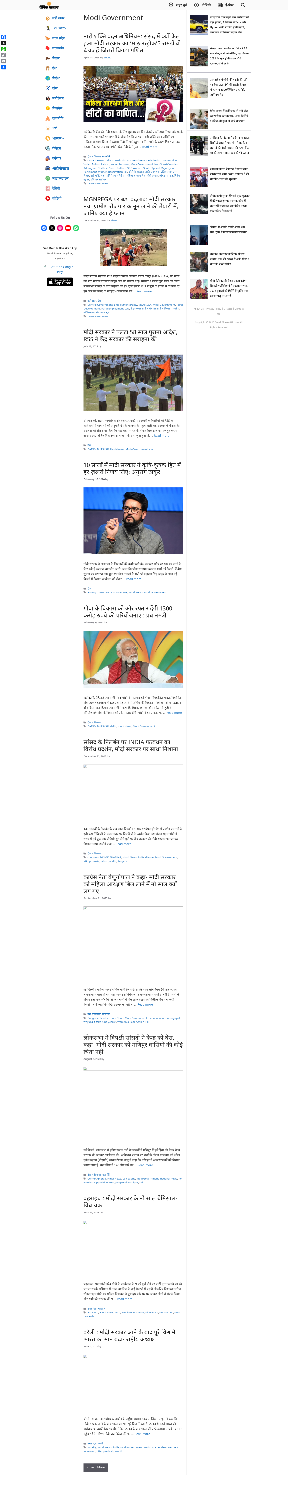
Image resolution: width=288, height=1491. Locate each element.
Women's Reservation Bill (132, 1022)
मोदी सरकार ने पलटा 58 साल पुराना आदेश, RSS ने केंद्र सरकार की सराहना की (131, 336)
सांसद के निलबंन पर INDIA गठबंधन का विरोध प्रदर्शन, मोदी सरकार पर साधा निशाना (131, 746)
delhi (113, 726)
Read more (149, 147)
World (118, 1451)
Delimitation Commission (161, 160)
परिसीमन (121, 176)
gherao (101, 1179)
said (142, 1182)
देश (89, 156)
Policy (218, 309)
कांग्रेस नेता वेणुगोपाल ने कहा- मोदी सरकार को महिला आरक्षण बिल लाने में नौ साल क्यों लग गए (130, 885)
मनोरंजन (58, 98)
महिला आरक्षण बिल (136, 176)
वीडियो (57, 199)
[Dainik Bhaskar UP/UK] (49, 5)
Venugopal (173, 1018)
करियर (56, 159)
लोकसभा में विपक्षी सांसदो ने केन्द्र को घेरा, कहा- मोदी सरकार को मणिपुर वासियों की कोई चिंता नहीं (133, 1045)
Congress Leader (98, 1018)
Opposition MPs (104, 1182)
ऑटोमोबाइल (60, 169)
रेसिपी (56, 189)
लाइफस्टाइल (60, 179)
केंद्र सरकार (135, 308)
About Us (199, 309)
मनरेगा (176, 308)
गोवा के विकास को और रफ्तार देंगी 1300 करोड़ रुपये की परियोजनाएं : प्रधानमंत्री (128, 612)
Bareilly (92, 1447)
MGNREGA (145, 305)
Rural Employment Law (115, 308)
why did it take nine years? (100, 1022)
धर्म (54, 129)
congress (93, 857)
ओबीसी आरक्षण (136, 172)
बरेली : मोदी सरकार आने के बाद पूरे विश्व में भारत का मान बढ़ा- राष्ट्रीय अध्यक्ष (129, 1336)
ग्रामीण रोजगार (149, 308)
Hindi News (117, 449)
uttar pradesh (105, 1451)
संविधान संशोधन (98, 179)
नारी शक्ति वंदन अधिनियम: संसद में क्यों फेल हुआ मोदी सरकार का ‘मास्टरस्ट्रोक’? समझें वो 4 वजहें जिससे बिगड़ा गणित (132, 44)
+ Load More (96, 1467)
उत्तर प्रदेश (58, 38)
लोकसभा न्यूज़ (166, 176)
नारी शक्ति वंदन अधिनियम (103, 176)
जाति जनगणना (152, 172)
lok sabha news (119, 164)
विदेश (56, 78)
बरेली (100, 1443)
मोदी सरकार (152, 176)
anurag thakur (96, 592)
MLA (117, 1313)
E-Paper (228, 309)
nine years (151, 1313)
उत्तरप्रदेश (92, 1309)
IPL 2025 (59, 28)
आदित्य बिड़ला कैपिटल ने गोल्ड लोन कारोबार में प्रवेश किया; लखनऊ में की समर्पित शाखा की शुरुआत (229, 174)
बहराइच (101, 1309)
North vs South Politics (112, 168)
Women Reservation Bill (112, 172)
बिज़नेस (57, 108)
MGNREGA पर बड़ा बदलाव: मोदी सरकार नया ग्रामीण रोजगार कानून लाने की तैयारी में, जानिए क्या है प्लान (131, 207)
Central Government (100, 305)
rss (151, 449)
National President (155, 1447)
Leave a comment (98, 183)
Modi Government (142, 164)
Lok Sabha (129, 1179)
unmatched (166, 1313)
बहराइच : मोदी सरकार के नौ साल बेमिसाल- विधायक (131, 1202)
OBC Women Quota (138, 168)
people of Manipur (126, 1182)
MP (86, 861)
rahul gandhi (108, 861)
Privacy (210, 309)
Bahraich (93, 1313)
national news (157, 1018)
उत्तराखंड (58, 48)
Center (92, 1179)
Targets (122, 861)
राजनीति (106, 156)
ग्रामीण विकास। (164, 308)
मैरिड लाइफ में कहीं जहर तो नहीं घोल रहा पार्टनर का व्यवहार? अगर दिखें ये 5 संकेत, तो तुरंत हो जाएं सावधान (229, 116)
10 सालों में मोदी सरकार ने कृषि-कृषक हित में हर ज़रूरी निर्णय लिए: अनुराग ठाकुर (132, 469)
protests (94, 861)
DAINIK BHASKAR (98, 449)
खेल (55, 88)
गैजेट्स (56, 149)
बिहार (56, 58)
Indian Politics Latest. (96, 164)
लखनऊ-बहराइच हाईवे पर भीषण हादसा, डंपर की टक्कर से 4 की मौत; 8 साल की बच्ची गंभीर (229, 259)
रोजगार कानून (102, 312)
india (116, 1447)
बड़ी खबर (96, 156)
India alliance (146, 857)
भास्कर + (58, 139)
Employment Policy (125, 305)
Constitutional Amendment (128, 160)
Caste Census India (99, 160)
